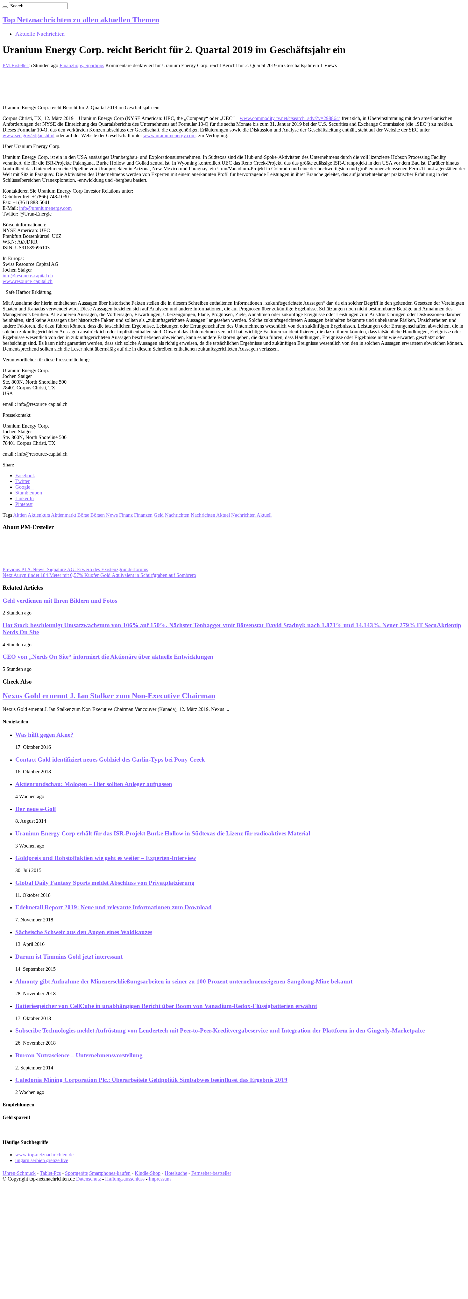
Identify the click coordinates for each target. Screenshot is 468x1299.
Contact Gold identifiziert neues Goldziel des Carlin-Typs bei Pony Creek (110, 759)
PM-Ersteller (16, 65)
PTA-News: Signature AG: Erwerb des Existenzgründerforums (75, 569)
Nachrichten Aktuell (251, 515)
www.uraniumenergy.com (169, 135)
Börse (83, 515)
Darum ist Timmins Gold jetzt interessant (69, 956)
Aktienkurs (39, 515)
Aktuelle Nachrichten (40, 34)
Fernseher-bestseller (211, 1173)
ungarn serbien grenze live (41, 1160)
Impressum (160, 1179)
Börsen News (104, 515)
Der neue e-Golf (35, 809)
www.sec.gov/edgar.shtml (28, 135)
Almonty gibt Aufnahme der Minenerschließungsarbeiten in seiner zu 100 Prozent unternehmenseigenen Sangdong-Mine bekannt (183, 981)
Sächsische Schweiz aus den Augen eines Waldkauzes (83, 932)
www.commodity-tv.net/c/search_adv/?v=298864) (290, 118)
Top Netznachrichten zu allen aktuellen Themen (81, 20)
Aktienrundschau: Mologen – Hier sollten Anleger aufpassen (93, 784)
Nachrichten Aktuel (210, 515)
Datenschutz (88, 1179)
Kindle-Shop (147, 1173)
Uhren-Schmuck (19, 1173)
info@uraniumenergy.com (45, 208)
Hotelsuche (176, 1173)
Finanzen (143, 515)
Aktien (20, 515)
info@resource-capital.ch (28, 275)
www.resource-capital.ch (28, 281)
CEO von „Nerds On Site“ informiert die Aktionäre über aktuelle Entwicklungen (108, 656)
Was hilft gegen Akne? (44, 734)
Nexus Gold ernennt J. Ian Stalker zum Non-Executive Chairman (109, 696)
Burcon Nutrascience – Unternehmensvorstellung (79, 1055)
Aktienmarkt (63, 515)
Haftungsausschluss (125, 1179)
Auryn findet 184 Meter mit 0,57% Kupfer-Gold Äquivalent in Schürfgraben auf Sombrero (99, 575)
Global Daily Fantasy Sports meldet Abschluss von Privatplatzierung (105, 882)
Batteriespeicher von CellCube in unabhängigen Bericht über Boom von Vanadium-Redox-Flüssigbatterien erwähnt (166, 1006)
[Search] (5, 7)
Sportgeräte (76, 1173)
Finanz (126, 515)
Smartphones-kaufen (110, 1173)
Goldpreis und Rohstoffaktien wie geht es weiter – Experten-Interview (105, 858)
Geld (159, 515)
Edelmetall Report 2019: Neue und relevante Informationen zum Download (113, 907)
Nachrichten (177, 515)
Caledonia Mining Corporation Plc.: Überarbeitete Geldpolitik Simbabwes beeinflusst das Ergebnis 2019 (151, 1079)
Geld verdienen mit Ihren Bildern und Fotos (60, 600)
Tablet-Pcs (50, 1173)
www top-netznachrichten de (44, 1154)
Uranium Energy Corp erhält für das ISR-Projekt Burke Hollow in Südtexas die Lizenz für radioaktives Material (162, 833)
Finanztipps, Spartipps (82, 65)
